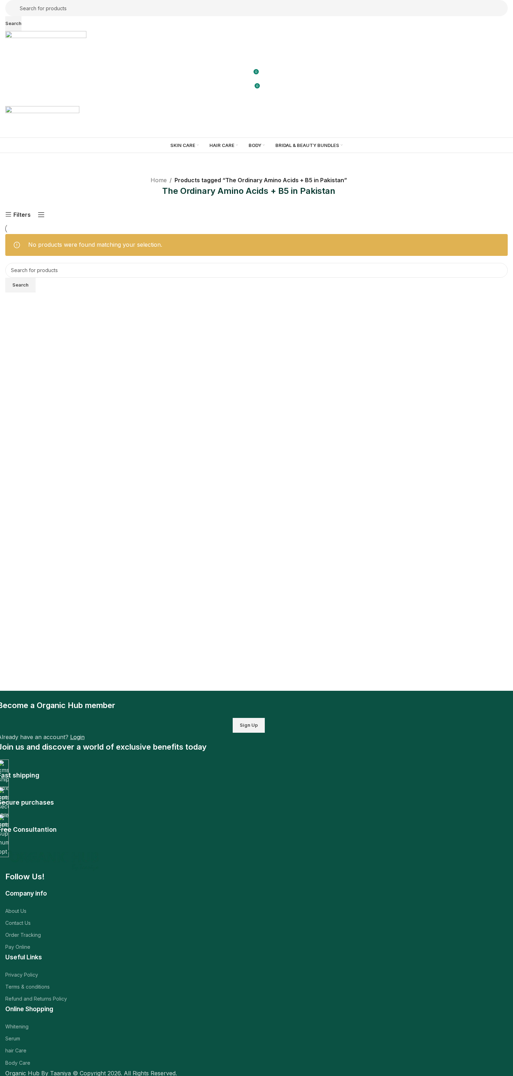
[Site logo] (45, 39)
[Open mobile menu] (256, 99)
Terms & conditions (27, 987)
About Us (15, 911)
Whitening (17, 1026)
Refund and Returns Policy (36, 999)
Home (159, 180)
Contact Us (18, 923)
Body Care (17, 1063)
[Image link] (54, 859)
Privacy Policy (21, 975)
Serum (12, 1038)
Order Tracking (23, 935)
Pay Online (17, 947)
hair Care (15, 1050)
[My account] (256, 57)
